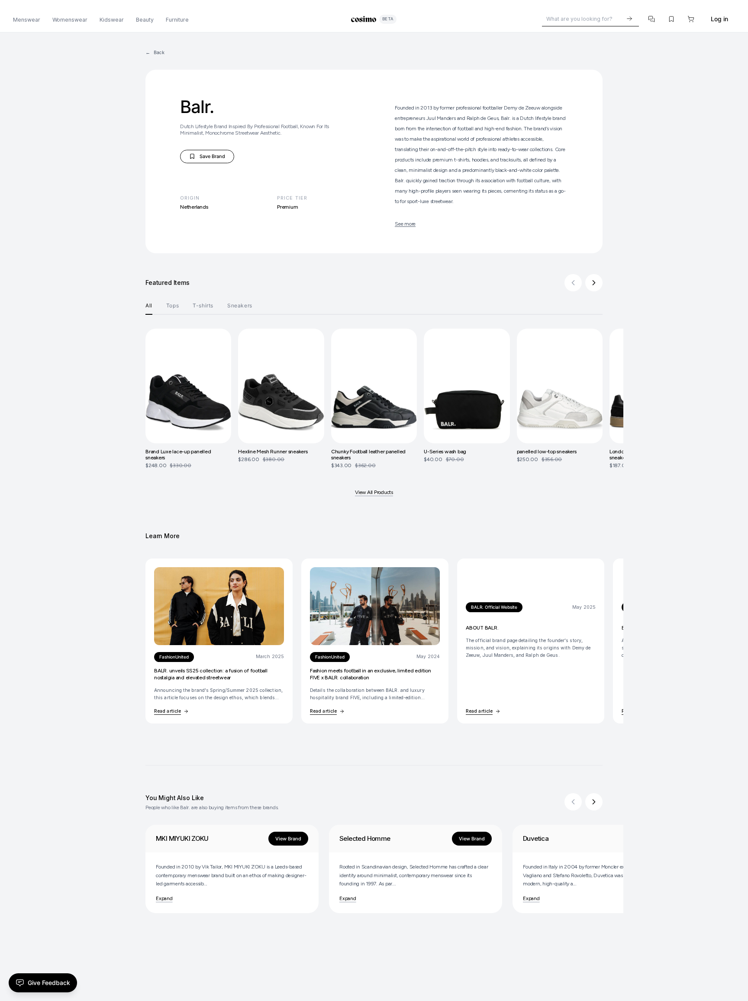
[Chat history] (652, 19)
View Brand (288, 839)
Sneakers (239, 305)
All (148, 305)
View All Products (374, 492)
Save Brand (210, 158)
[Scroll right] (594, 801)
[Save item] (671, 19)
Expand (164, 898)
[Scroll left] (573, 801)
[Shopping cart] (691, 19)
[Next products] (594, 282)
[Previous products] (573, 282)
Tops (172, 305)
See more (405, 224)
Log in (719, 19)
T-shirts (203, 305)
